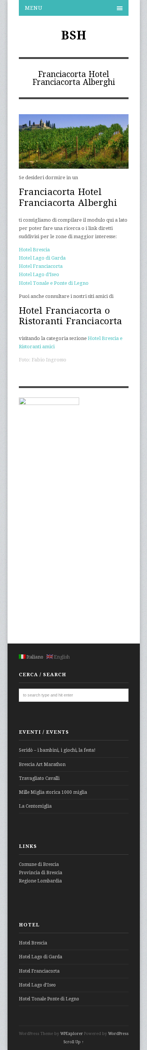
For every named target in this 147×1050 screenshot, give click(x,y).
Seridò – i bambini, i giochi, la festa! (57, 750)
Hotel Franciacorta (41, 266)
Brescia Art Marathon (42, 764)
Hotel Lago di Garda (42, 258)
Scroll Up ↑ (73, 1042)
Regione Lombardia (40, 881)
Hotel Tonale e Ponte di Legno (54, 283)
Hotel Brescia (34, 249)
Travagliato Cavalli (39, 778)
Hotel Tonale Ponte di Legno (49, 999)
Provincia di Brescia (40, 872)
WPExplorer (71, 1034)
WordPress (118, 1034)
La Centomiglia (35, 806)
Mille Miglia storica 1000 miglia (53, 792)
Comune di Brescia (39, 864)
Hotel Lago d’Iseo (39, 274)
